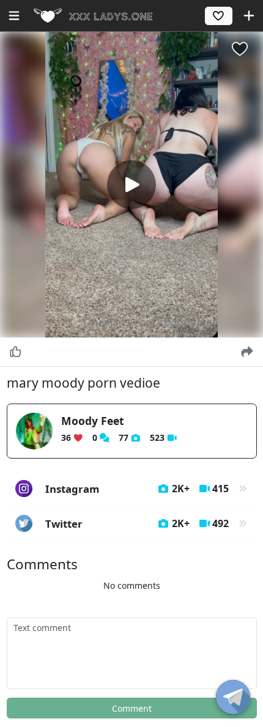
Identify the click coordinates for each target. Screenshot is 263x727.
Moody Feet (92, 420)
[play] (131, 185)
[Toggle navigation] (14, 15)
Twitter (137, 524)
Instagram (137, 489)
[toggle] (233, 697)
